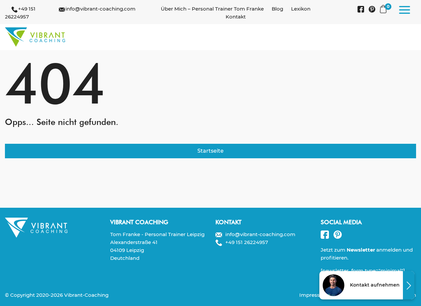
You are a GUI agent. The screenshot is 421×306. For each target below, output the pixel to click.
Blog (277, 9)
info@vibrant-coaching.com (100, 9)
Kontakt (236, 17)
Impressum (313, 295)
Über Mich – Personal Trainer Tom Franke (212, 9)
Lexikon (300, 9)
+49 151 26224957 (246, 242)
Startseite (210, 151)
